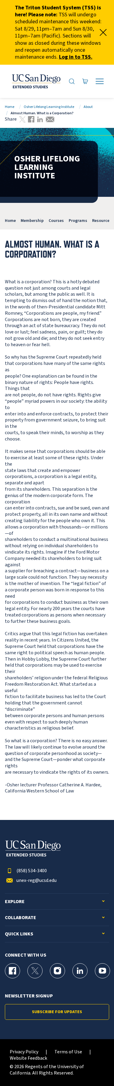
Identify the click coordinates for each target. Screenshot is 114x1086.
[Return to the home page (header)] (36, 81)
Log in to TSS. (75, 57)
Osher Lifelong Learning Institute (49, 106)
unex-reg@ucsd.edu (36, 880)
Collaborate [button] (20, 918)
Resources (102, 220)
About (88, 106)
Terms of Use (68, 1052)
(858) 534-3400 (31, 871)
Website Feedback (28, 1058)
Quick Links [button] (19, 934)
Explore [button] (15, 902)
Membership (32, 220)
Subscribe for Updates (57, 1012)
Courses (56, 220)
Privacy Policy (24, 1052)
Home (9, 106)
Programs (78, 220)
